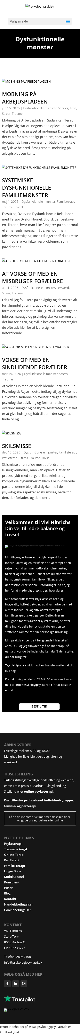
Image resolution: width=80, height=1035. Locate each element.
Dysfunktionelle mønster (40, 108)
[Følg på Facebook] (7, 983)
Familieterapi (65, 201)
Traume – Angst (15, 849)
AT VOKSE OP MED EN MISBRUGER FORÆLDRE (32, 277)
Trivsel (18, 207)
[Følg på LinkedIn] (15, 983)
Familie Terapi (14, 866)
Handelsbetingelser (18, 904)
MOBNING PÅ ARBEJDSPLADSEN (25, 97)
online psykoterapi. (39, 791)
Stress (6, 113)
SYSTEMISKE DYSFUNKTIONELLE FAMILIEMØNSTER (26, 188)
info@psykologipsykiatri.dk (34, 685)
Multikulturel (14, 877)
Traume (17, 113)
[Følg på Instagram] (24, 983)
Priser (8, 888)
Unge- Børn (12, 871)
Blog (7, 893)
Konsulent (11, 882)
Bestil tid (39, 706)
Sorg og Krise (67, 108)
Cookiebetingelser (17, 910)
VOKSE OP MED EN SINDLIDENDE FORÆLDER (34, 363)
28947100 (23, 957)
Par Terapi (11, 860)
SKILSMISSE (16, 446)
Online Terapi (14, 855)
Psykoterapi (10, 458)
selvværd (63, 288)
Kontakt (10, 899)
